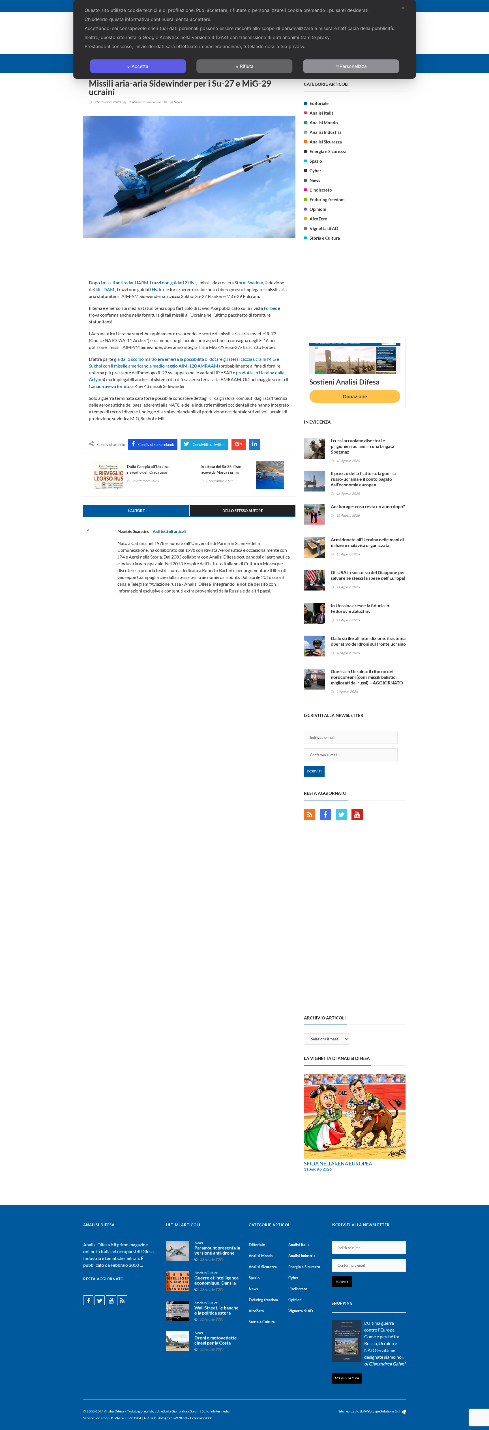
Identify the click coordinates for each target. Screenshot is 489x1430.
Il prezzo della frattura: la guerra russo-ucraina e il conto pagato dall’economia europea (363, 479)
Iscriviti (314, 771)
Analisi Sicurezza (326, 141)
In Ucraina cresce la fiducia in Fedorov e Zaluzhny (360, 608)
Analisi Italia (322, 112)
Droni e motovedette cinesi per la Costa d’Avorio (215, 1342)
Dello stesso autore (242, 510)
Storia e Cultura (325, 238)
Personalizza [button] (353, 66)
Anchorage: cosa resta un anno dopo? (368, 506)
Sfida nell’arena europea (338, 1163)
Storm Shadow (249, 282)
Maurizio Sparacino (146, 102)
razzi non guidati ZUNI (174, 282)
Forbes (270, 308)
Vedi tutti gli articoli (169, 531)
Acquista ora (346, 1378)
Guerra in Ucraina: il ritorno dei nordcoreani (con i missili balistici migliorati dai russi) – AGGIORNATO (367, 677)
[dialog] (244, 39)
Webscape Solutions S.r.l (382, 1411)
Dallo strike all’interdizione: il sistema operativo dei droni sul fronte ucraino (368, 641)
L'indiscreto (321, 189)
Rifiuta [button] (247, 66)
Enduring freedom (327, 199)
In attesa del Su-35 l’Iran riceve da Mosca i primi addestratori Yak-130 (221, 472)
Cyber (315, 170)
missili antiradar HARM (125, 282)
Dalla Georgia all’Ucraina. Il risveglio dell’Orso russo (150, 469)
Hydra (158, 289)
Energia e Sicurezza (328, 151)
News (177, 102)
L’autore (136, 510)
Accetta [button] (140, 66)
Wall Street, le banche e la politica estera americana (216, 1313)
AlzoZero (318, 218)
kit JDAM (105, 289)
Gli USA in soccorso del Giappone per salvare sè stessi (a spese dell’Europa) (368, 575)
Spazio (316, 161)
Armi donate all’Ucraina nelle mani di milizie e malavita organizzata (367, 542)
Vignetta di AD (324, 228)
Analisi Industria (326, 132)
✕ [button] (402, 8)
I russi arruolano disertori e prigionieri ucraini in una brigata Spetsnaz (362, 446)
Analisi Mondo (324, 122)
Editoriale (319, 103)
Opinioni (318, 209)
